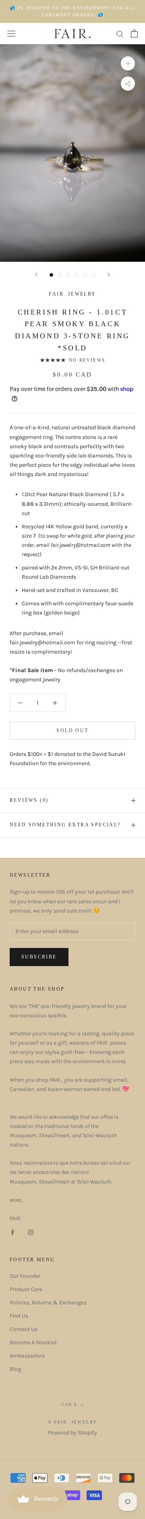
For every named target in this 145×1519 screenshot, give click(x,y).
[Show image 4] (77, 275)
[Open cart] (134, 33)
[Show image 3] (68, 275)
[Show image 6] (93, 275)
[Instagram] (30, 1232)
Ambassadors (27, 1355)
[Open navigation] (11, 34)
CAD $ (69, 1404)
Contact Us (23, 1329)
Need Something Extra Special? (65, 825)
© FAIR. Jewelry (72, 1422)
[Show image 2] (60, 275)
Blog (15, 1369)
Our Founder (25, 1276)
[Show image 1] (51, 275)
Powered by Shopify (72, 1432)
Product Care (26, 1289)
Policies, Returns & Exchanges (48, 1302)
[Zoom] (128, 63)
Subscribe (39, 957)
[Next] (109, 274)
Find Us (19, 1315)
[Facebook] (12, 1232)
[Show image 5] (85, 275)
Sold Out (72, 730)
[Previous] (36, 274)
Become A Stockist (33, 1342)
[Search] (120, 33)
